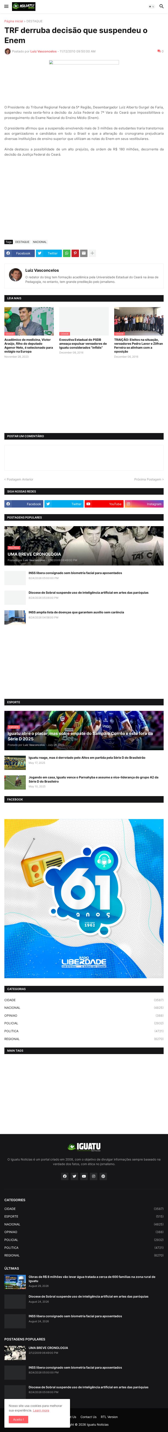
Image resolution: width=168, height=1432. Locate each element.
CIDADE (84, 1000)
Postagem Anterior (20, 479)
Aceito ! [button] (18, 1419)
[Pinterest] (75, 253)
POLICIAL (84, 1023)
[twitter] (74, 1176)
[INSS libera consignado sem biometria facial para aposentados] (15, 578)
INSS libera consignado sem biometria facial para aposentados (75, 573)
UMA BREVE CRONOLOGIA (48, 1348)
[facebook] (64, 1176)
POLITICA (84, 1031)
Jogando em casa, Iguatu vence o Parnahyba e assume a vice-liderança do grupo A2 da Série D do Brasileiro (93, 779)
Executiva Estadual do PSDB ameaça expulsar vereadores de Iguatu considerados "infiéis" (83, 343)
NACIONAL (40, 242)
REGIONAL (84, 1039)
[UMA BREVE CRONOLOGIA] (15, 1353)
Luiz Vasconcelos (42, 270)
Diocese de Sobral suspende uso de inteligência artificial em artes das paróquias (89, 592)
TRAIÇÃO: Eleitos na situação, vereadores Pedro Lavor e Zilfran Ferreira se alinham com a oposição (138, 345)
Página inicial (13, 21)
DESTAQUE (34, 21)
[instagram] (93, 1176)
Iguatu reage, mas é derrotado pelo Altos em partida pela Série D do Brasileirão (87, 757)
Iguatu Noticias (97, 1424)
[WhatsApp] (66, 253)
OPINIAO (84, 1015)
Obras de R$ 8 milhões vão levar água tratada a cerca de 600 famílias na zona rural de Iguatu (92, 1278)
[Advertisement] (84, 203)
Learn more (41, 1410)
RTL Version (109, 1417)
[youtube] (84, 1176)
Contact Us (88, 1417)
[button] (6, 6)
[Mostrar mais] (92, 253)
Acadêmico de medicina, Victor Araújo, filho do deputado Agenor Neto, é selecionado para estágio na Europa (28, 345)
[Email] (84, 253)
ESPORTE (84, 1216)
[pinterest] (103, 1176)
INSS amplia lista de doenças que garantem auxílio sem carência (76, 612)
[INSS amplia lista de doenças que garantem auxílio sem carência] (15, 617)
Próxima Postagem (147, 479)
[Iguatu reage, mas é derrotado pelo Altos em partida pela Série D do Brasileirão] (15, 763)
